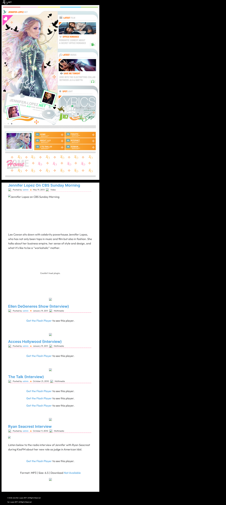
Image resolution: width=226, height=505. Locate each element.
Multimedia (59, 310)
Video (53, 189)
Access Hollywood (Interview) (35, 341)
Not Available (72, 473)
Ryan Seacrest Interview (30, 426)
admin (25, 189)
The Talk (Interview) (26, 377)
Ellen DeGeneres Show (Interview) (38, 306)
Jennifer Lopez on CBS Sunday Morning (44, 185)
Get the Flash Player (39, 320)
